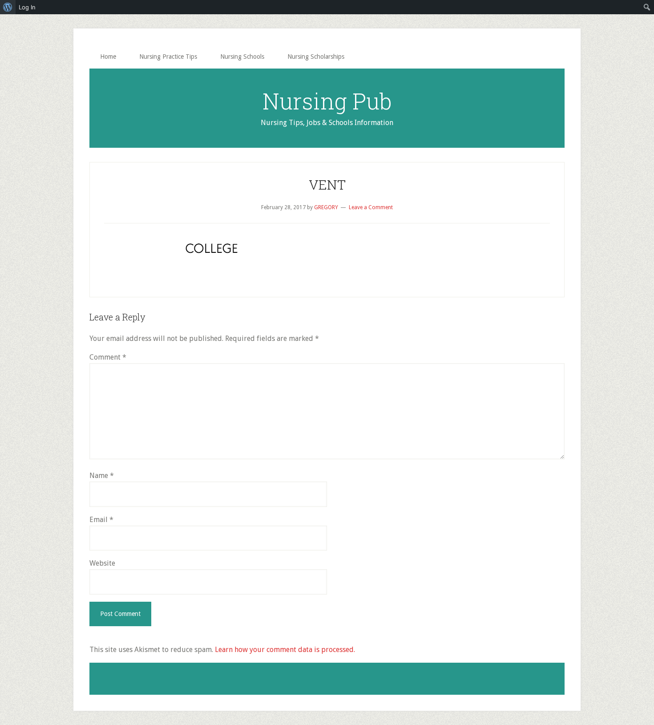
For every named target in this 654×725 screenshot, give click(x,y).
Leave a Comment (371, 207)
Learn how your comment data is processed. (285, 649)
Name (101, 475)
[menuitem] (8, 7)
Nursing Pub (327, 101)
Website (102, 563)
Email (101, 519)
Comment (107, 357)
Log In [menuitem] (27, 7)
